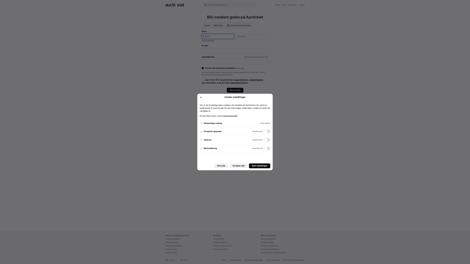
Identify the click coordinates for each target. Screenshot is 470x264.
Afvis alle (221, 166)
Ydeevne (207, 140)
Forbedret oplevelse (213, 131)
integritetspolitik (230, 116)
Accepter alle (239, 166)
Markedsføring (210, 148)
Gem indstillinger (259, 166)
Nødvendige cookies (213, 123)
